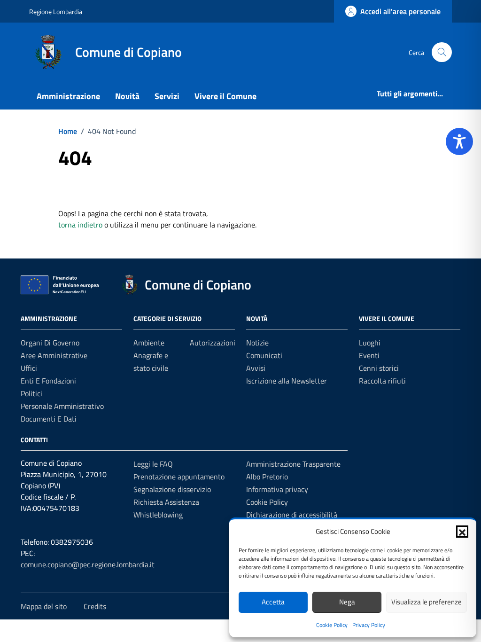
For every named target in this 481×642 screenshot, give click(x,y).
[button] (462, 531)
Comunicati (264, 355)
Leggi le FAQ (153, 464)
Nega (347, 601)
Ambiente (148, 342)
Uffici (29, 368)
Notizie (257, 342)
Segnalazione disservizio (172, 489)
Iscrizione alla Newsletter (286, 380)
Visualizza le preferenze (426, 601)
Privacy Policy (368, 624)
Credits (95, 606)
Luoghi (369, 342)
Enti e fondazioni (48, 380)
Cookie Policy (332, 624)
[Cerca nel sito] (442, 52)
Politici (31, 393)
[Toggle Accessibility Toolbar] (459, 141)
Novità (127, 96)
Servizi (167, 96)
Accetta (273, 601)
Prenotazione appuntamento (179, 476)
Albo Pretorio (267, 476)
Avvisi (255, 368)
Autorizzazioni (212, 342)
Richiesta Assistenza (166, 502)
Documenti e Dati (49, 418)
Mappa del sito (44, 606)
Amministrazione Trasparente (293, 464)
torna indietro (80, 224)
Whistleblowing (158, 514)
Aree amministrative (54, 355)
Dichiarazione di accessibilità (291, 514)
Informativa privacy (277, 489)
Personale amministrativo (62, 406)
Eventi (369, 355)
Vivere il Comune (225, 96)
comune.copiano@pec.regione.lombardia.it (88, 564)
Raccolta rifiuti (382, 380)
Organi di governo (50, 342)
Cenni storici (379, 368)
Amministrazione (68, 96)
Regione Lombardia (55, 11)
